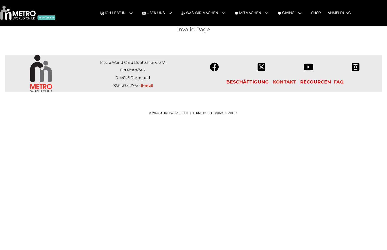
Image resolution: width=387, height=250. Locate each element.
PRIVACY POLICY (226, 113)
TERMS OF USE (203, 113)
